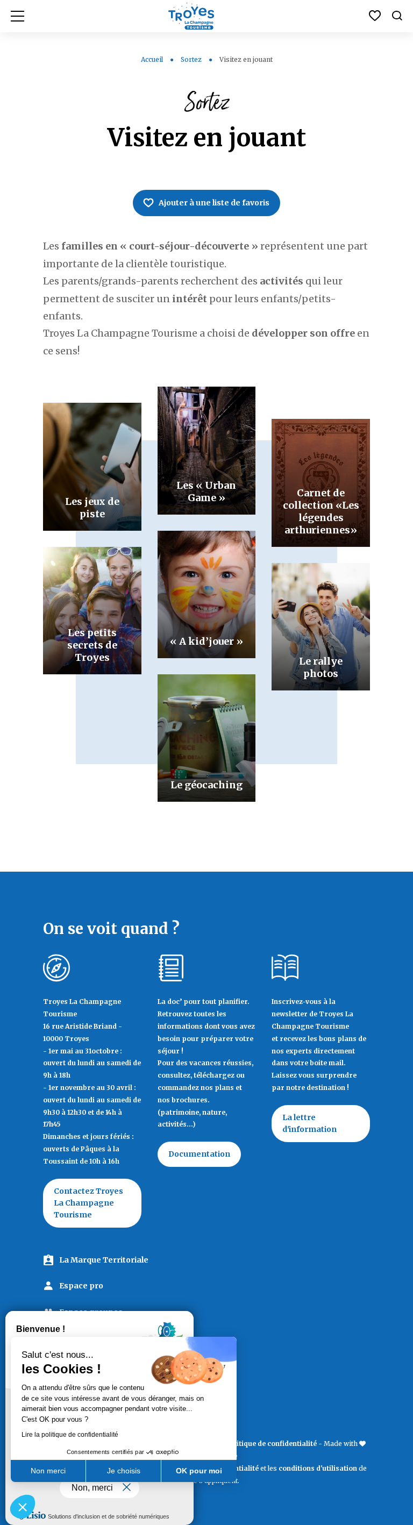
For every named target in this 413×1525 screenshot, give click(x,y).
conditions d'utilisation (318, 1468)
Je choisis (123, 1470)
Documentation (199, 1154)
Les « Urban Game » (206, 491)
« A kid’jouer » (206, 641)
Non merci (48, 1470)
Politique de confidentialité (271, 1444)
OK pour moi (199, 1470)
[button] (22, 1507)
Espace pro (81, 1286)
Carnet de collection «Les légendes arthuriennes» (321, 511)
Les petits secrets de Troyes (92, 645)
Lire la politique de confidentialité (70, 1434)
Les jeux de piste (92, 507)
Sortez (191, 59)
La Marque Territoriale (103, 1260)
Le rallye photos (321, 667)
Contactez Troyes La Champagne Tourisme (88, 1203)
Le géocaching (206, 785)
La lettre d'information (309, 1123)
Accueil (152, 59)
